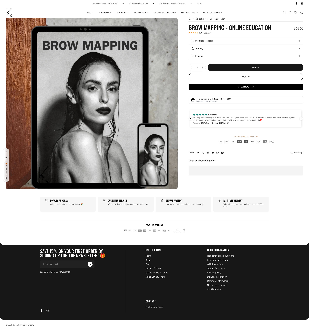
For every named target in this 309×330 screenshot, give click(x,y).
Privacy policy (214, 272)
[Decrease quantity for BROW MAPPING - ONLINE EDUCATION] (191, 67)
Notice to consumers (217, 285)
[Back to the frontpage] (190, 19)
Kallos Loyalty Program (156, 272)
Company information (218, 281)
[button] (295, 12)
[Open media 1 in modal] (92, 103)
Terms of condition (216, 268)
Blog (147, 264)
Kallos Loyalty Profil (155, 277)
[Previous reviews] (190, 118)
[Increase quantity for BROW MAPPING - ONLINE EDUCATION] (203, 67)
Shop (148, 260)
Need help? (298, 153)
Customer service (154, 307)
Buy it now (246, 77)
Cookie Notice (214, 289)
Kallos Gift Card (153, 268)
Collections (200, 19)
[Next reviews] (301, 118)
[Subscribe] (90, 264)
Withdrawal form (215, 264)
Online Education (217, 19)
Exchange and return (217, 260)
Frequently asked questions (220, 256)
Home (148, 256)
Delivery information (217, 277)
